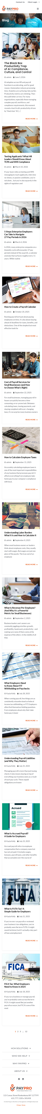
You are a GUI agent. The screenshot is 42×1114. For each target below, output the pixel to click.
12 (26, 1031)
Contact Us (20, 2)
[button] (38, 8)
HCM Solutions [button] (19, 1048)
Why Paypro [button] (19, 1063)
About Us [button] (19, 1071)
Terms (23, 1105)
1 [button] (15, 1031)
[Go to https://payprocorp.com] (10, 8)
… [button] (23, 1031)
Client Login (32, 2)
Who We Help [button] (19, 1056)
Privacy (19, 1105)
